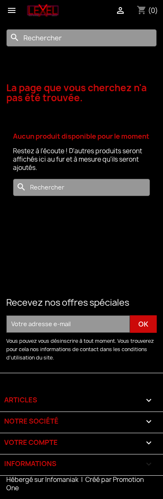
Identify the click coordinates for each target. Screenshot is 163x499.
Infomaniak (62, 479)
